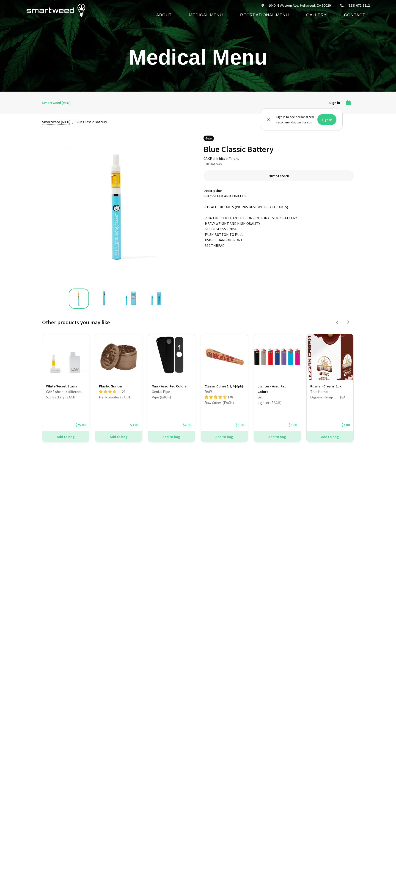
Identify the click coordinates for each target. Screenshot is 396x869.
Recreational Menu (264, 15)
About (164, 15)
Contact (354, 15)
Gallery (316, 15)
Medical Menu (206, 15)
